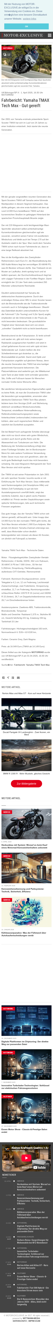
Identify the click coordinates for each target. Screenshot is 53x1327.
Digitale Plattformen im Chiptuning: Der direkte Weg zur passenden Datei (32, 1229)
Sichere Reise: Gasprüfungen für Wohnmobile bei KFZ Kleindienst (33, 1241)
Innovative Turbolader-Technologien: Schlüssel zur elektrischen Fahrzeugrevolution (33, 1254)
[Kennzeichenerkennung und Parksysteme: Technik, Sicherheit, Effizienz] (26, 868)
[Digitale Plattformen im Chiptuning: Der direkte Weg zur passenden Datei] (26, 1020)
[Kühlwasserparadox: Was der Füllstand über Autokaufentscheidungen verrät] (26, 912)
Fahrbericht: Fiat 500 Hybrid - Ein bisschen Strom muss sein (33, 1289)
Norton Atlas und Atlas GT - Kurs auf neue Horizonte (32, 1266)
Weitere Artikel (10, 798)
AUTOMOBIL (8, 1009)
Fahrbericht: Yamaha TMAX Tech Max (32, 665)
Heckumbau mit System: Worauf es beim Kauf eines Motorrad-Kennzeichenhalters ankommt (33, 1187)
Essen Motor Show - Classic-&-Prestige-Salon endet (32, 1278)
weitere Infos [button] (29, 19)
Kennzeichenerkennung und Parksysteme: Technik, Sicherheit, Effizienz (33, 1201)
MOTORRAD (8, 48)
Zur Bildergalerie (26, 783)
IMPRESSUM (34, 1321)
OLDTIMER (7, 1096)
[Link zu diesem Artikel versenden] (18, 677)
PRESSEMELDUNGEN (25, 1237)
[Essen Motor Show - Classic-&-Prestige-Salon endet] (26, 1108)
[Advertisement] (26, 163)
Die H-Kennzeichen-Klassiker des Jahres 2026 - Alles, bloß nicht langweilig (33, 1302)
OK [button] (26, 26)
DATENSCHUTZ (20, 1321)
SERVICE (6, 812)
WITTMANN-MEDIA (31, 1318)
